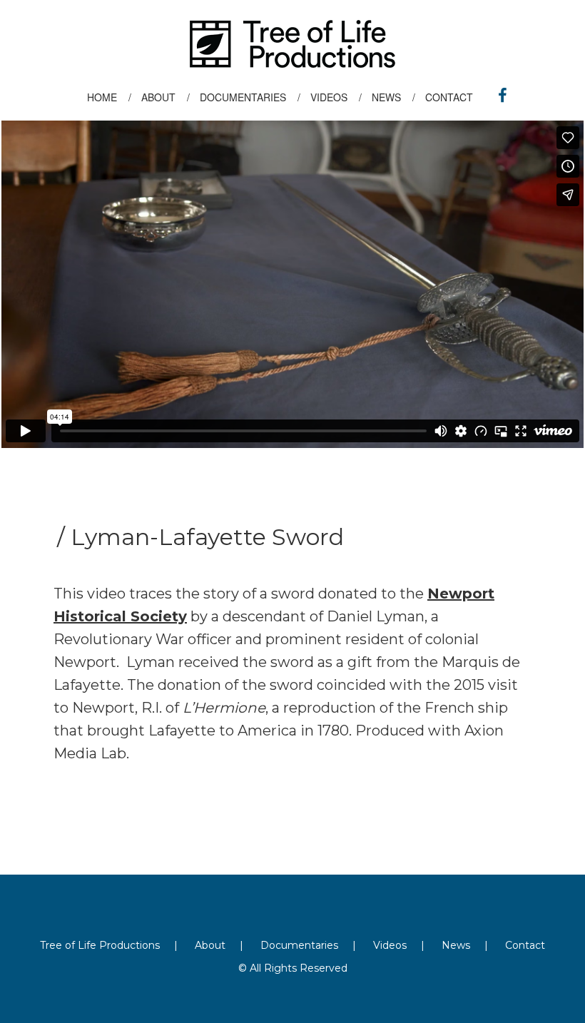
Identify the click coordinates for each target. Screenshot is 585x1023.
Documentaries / (250, 97)
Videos (390, 945)
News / (393, 97)
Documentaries (299, 945)
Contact (454, 97)
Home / (109, 97)
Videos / (336, 97)
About (210, 945)
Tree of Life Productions (100, 945)
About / (165, 97)
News (456, 945)
